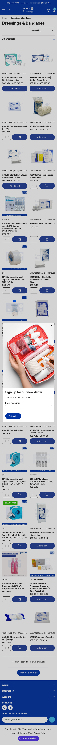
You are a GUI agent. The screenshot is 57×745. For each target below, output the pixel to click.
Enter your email (13, 403)
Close (51, 325)
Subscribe (13, 416)
